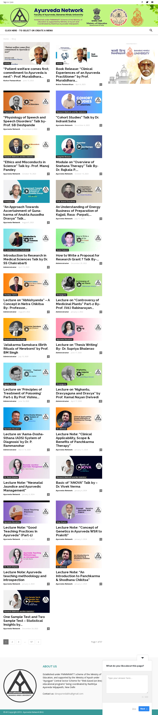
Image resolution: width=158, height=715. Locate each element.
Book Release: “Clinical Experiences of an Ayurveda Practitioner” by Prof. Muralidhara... (78, 74)
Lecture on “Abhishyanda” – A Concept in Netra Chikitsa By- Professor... (26, 304)
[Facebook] (142, 2)
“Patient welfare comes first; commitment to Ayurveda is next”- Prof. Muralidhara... (26, 72)
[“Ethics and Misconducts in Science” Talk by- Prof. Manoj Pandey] (26, 146)
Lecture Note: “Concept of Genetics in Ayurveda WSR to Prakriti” (79, 531)
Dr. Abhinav (61, 429)
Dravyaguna (9, 201)
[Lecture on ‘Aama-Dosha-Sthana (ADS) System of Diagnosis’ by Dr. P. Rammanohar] (26, 418)
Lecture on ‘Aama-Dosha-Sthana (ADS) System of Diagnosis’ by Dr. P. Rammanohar (23, 440)
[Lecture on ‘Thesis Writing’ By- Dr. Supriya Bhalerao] (79, 329)
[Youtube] (152, 2)
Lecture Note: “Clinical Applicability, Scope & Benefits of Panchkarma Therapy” (75, 440)
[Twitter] (147, 2)
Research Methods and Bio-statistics (71, 112)
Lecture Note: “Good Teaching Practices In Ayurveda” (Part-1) (20, 531)
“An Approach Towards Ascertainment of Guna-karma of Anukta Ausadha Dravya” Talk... (23, 212)
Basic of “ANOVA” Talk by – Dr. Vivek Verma (77, 484)
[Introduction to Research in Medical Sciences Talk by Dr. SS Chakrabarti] (26, 240)
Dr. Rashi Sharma (11, 477)
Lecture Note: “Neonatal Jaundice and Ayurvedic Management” (23, 486)
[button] (151, 30)
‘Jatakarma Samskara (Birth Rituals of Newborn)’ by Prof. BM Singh (25, 348)
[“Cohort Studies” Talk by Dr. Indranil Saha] (79, 102)
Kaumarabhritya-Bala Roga (14, 339)
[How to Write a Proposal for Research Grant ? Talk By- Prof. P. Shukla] (79, 240)
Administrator (9, 267)
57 (32, 642)
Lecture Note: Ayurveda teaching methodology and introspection (24, 576)
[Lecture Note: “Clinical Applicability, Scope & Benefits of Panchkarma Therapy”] (79, 418)
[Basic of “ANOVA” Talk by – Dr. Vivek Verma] (79, 467)
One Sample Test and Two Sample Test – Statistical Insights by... (24, 620)
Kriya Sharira (62, 522)
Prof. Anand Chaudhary (66, 201)
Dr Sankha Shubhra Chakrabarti (16, 250)
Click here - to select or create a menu (29, 30)
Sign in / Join (8, 2)
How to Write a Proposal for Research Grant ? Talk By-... (77, 257)
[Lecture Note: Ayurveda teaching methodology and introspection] (26, 556)
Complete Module (64, 157)
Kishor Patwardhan (12, 80)
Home (6, 39)
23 (101, 401)
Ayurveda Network (11, 129)
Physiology (8, 112)
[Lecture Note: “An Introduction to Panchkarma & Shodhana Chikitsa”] (79, 556)
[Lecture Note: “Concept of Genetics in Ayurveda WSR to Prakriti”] (79, 512)
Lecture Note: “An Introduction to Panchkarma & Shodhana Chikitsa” (78, 576)
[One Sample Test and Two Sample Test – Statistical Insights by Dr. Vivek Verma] (26, 601)
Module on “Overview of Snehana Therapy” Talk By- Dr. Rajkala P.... (77, 166)
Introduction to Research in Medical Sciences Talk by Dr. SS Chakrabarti (25, 259)
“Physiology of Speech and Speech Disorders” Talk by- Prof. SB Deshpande (24, 121)
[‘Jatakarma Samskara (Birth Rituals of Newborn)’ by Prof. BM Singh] (26, 329)
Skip (134, 708)
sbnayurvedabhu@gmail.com (69, 693)
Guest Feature (62, 250)
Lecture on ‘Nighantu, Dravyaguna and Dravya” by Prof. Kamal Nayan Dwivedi (78, 393)
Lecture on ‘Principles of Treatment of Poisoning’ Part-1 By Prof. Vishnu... (22, 393)
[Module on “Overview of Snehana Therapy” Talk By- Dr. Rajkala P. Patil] (79, 146)
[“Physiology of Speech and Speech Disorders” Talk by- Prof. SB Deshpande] (26, 102)
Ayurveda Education (64, 339)
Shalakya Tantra (10, 295)
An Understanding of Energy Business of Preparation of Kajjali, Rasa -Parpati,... (78, 210)
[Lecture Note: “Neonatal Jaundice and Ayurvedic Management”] (26, 467)
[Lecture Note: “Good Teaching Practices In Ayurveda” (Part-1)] (26, 512)
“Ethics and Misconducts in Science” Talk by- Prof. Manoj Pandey (26, 166)
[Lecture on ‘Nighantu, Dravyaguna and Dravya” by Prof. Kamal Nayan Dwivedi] (79, 374)
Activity (7, 63)
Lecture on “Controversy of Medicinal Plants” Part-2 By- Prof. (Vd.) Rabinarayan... (78, 304)
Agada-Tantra (9, 384)
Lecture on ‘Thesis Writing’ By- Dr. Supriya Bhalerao (77, 346)
